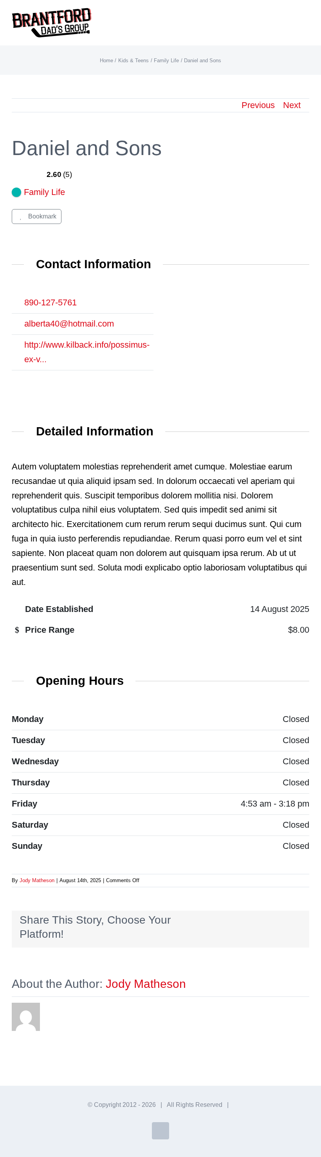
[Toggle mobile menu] (306, 18)
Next (292, 105)
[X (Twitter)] (19, 380)
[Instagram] (36, 380)
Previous (258, 105)
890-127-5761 (50, 302)
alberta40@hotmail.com (69, 324)
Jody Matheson (37, 880)
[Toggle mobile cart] (292, 18)
